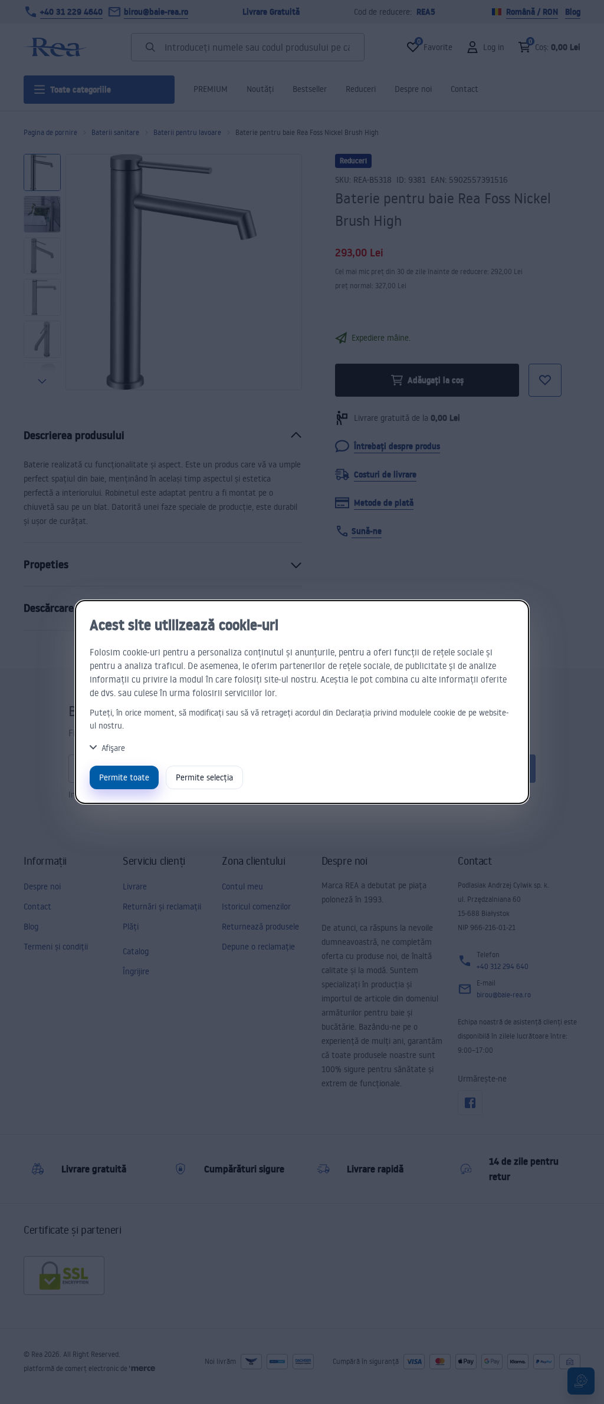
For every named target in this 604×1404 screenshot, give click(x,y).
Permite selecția (204, 777)
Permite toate (124, 777)
